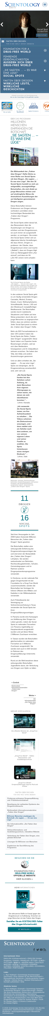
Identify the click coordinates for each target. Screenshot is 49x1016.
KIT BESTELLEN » (24, 929)
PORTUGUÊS (18, 968)
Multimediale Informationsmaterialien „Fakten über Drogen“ (21, 811)
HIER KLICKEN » (24, 879)
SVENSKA (24, 964)
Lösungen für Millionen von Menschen (22, 842)
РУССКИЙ (8, 962)
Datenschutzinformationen (23, 1010)
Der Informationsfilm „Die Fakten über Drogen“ (22, 825)
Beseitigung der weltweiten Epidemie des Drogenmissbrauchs (23, 805)
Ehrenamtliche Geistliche (14, 978)
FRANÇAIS (25, 960)
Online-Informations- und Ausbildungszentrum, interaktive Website (23, 831)
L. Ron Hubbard (10, 975)
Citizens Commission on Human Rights (20, 1002)
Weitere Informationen (33, 980)
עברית (34, 960)
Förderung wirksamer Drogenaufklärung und (22, 799)
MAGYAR (7, 964)
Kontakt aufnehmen (11, 982)
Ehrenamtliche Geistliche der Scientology (24, 993)
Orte (22, 982)
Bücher (8, 980)
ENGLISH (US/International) (15, 958)
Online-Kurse (17, 980)
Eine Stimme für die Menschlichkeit (28, 976)
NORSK (16, 964)
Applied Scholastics (33, 111)
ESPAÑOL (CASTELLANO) (23, 966)
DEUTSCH (39, 962)
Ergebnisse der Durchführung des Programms (20, 846)
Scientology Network (34, 989)
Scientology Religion (12, 990)
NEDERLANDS (28, 962)
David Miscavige (28, 990)
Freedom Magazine (36, 996)
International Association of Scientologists (20, 995)
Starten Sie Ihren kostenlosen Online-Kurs (23, 991)
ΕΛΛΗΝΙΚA (39, 966)
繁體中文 (17, 962)
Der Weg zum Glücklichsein (20, 112)
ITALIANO (7, 968)
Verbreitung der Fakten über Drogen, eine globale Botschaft (23, 837)
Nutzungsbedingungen (21, 1011)
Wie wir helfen (7, 112)
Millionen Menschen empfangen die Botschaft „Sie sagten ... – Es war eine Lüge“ (22, 818)
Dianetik (21, 989)
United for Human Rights (27, 999)
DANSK (16, 960)
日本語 (41, 960)
